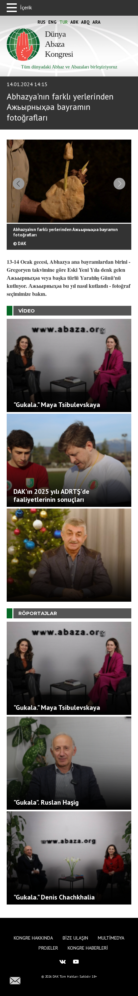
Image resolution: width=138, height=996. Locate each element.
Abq (85, 22)
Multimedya (111, 938)
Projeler (48, 948)
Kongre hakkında (33, 938)
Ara (96, 22)
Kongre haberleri (88, 948)
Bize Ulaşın (75, 938)
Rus (42, 22)
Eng (52, 22)
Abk (74, 22)
